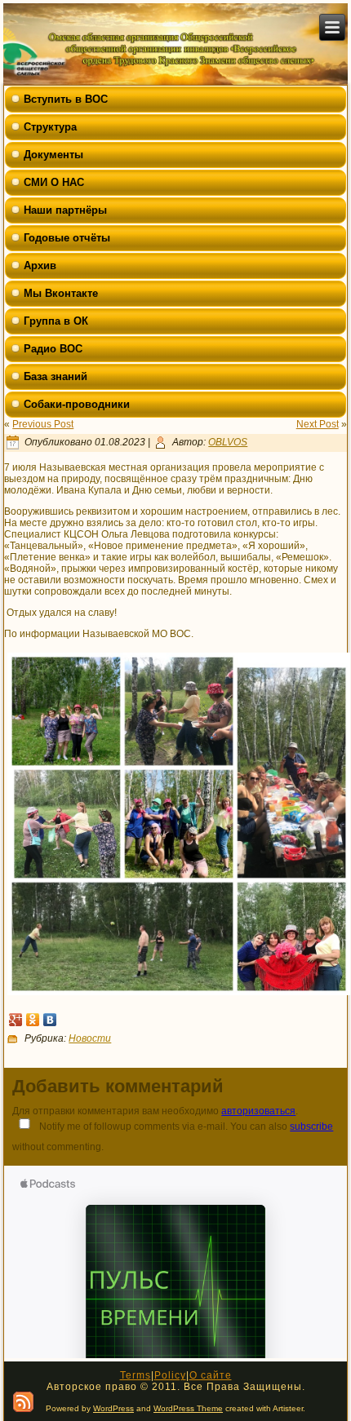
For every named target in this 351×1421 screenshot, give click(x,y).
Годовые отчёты (67, 238)
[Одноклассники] (33, 1019)
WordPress (113, 1408)
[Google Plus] (15, 1019)
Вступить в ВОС (66, 99)
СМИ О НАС (54, 182)
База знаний (55, 376)
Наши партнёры (65, 210)
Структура (50, 127)
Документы (53, 154)
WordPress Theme (188, 1408)
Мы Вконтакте (61, 293)
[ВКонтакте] (50, 1019)
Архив (40, 265)
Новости (90, 1038)
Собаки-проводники (77, 404)
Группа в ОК (56, 321)
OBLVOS (227, 442)
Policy (170, 1375)
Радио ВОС (53, 349)
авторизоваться (258, 1111)
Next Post (317, 424)
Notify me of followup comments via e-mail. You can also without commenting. (172, 1137)
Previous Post (42, 424)
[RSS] (23, 1402)
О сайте (210, 1375)
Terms (135, 1375)
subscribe (311, 1126)
